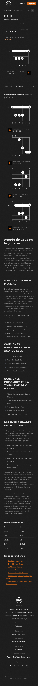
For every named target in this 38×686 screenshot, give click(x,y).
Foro (14, 634)
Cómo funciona (26, 612)
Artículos (30, 616)
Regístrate (31, 4)
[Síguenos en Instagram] (18, 665)
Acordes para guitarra (19, 616)
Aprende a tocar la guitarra (18, 609)
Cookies (28, 681)
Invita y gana (25, 657)
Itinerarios (7, 616)
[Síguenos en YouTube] (14, 665)
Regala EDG (21, 642)
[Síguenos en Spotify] (26, 665)
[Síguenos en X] (22, 665)
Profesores (18, 626)
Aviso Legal (9, 681)
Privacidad (19, 681)
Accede (22, 4)
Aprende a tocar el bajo (18, 619)
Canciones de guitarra (13, 612)
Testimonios (20, 634)
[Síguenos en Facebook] (10, 665)
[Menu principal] (3, 4)
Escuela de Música (17, 677)
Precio (14, 642)
